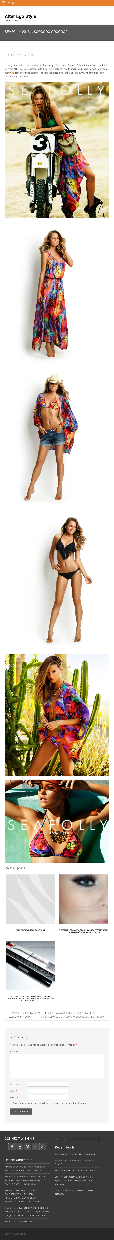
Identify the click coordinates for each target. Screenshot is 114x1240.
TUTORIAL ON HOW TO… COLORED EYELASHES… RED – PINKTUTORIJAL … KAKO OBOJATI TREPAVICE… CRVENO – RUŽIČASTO (27, 1211)
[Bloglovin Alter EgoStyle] (35, 1146)
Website (14, 1097)
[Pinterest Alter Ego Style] (27, 1146)
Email (13, 1090)
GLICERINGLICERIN (25, 1221)
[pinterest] (106, 9)
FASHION (31, 55)
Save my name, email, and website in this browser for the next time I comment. (51, 1103)
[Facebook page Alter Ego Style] (12, 1146)
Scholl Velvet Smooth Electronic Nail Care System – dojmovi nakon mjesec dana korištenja (75, 1180)
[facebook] (99, 9)
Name (14, 1084)
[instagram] (103, 9)
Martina (8, 1166)
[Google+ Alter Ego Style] (42, 1146)
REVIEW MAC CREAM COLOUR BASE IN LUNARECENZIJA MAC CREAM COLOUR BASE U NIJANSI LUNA (25, 1180)
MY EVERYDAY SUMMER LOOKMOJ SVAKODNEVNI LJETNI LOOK (74, 1016)
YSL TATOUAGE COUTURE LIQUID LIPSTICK (76, 1170)
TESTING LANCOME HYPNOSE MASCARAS (75, 1154)
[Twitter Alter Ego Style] (19, 1146)
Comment (16, 1051)
